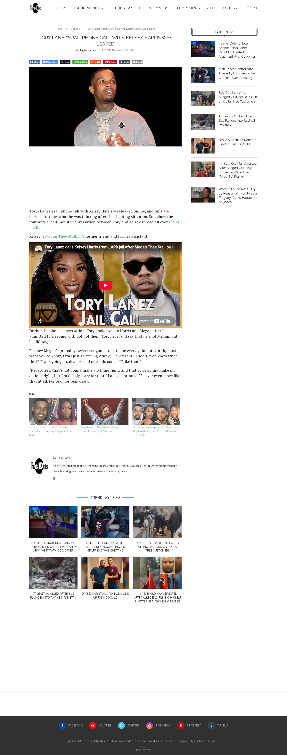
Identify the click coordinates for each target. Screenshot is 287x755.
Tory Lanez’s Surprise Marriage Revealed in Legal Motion (100, 429)
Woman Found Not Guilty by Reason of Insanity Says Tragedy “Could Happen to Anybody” (238, 195)
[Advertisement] (105, 177)
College (75, 28)
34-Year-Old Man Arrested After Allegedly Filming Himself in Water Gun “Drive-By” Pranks (157, 597)
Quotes (228, 8)
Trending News (88, 8)
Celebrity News (154, 8)
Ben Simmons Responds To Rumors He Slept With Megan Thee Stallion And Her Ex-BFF (156, 431)
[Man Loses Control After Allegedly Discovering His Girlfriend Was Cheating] (105, 522)
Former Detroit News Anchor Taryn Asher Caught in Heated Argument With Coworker (53, 546)
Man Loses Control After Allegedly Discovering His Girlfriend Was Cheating (105, 546)
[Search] (256, 8)
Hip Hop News (121, 8)
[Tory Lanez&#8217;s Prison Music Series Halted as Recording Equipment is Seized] (53, 411)
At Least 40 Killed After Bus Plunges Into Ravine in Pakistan (238, 120)
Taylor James (88, 50)
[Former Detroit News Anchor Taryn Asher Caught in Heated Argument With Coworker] (53, 522)
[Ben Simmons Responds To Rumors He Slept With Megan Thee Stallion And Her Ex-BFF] (156, 411)
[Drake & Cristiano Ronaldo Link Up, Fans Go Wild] (105, 573)
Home (62, 8)
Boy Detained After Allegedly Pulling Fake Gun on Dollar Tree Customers (157, 546)
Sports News (187, 8)
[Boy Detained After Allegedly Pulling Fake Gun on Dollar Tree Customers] (157, 522)
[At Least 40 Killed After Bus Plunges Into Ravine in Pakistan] (53, 573)
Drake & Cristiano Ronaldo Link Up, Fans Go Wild (237, 142)
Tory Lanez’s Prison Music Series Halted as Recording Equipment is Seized (50, 431)
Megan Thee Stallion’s (65, 236)
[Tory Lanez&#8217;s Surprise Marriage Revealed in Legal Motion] (104, 411)
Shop (210, 8)
